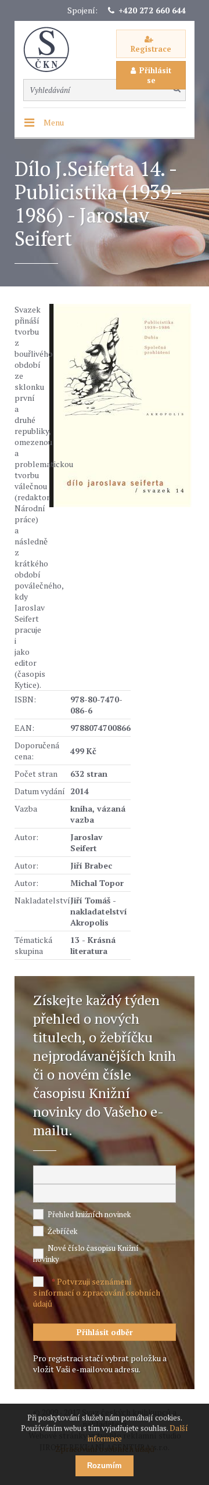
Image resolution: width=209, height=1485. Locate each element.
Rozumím (104, 1465)
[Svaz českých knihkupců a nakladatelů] (52, 50)
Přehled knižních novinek (89, 1214)
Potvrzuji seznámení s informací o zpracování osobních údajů (96, 1292)
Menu (54, 122)
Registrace (151, 49)
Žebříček (62, 1231)
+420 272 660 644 (152, 10)
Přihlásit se (155, 75)
